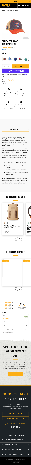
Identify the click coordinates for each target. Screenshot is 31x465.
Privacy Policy (9, 462)
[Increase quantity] (8, 66)
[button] (15, 129)
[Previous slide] (16, 239)
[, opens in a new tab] (11, 427)
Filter (5, 313)
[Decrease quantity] (3, 66)
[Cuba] (4, 59)
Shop (3, 10)
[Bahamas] (25, 59)
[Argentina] (10, 59)
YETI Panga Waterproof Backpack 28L (12, 227)
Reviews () (4, 49)
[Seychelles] (15, 59)
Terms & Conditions (10, 461)
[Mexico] (20, 59)
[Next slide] (21, 239)
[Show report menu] (26, 325)
